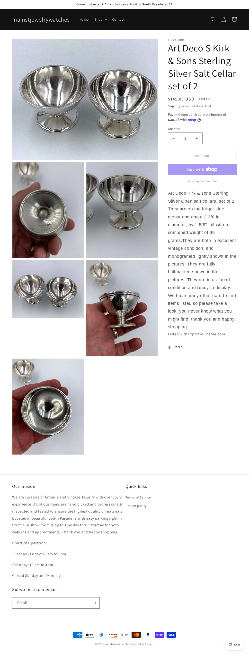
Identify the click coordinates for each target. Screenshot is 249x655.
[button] (100, 19)
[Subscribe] (94, 603)
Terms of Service (138, 497)
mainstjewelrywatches (117, 644)
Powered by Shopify (142, 644)
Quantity (174, 129)
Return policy (136, 506)
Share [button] (178, 347)
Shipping (174, 106)
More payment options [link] (202, 181)
